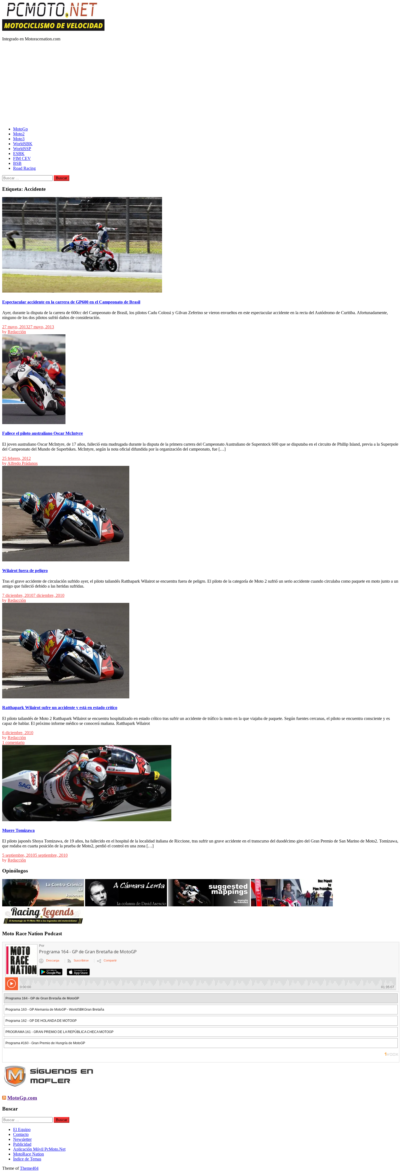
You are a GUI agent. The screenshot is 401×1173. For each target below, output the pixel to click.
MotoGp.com (22, 1098)
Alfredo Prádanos (22, 463)
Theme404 (29, 1168)
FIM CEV (22, 158)
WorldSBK (22, 143)
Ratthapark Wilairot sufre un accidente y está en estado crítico (59, 707)
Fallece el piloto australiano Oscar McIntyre (42, 433)
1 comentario (13, 742)
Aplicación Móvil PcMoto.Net (39, 1149)
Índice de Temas (27, 1159)
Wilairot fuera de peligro (25, 570)
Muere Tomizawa (18, 830)
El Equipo (22, 1129)
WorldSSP (22, 148)
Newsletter (22, 1139)
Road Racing (24, 168)
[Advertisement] (200, 84)
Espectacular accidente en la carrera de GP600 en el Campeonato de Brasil (71, 302)
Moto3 (19, 138)
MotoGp (20, 129)
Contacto (21, 1134)
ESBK (19, 153)
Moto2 (19, 134)
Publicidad (22, 1144)
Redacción (17, 331)
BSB (17, 163)
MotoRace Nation (28, 1154)
